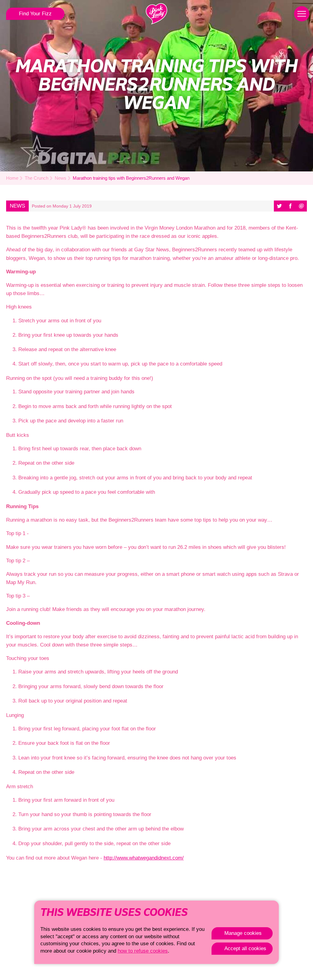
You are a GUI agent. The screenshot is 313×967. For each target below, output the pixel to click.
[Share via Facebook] (290, 206)
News (60, 178)
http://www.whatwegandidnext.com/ (144, 858)
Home (12, 178)
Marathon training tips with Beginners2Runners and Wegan (131, 178)
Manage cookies (243, 933)
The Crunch (36, 178)
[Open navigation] (301, 14)
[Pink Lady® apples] (156, 13)
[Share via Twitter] (279, 206)
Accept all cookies (245, 948)
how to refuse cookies (143, 951)
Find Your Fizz (35, 14)
